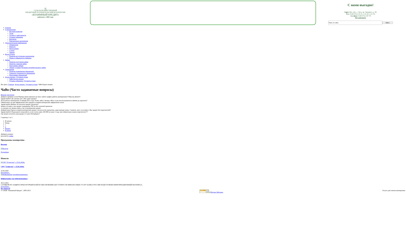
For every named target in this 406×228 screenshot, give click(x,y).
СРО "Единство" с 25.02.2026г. (12, 167)
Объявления (13, 45)
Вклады (4, 144)
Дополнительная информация (16, 43)
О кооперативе (10, 30)
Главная (8, 28)
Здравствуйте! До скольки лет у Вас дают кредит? (19, 99)
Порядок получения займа (18, 62)
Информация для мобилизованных (14, 179)
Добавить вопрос (7, 134)
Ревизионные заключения (18, 41)
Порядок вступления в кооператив (21, 56)
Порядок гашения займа (18, 64)
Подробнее (5, 152)
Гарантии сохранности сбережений (22, 73)
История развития (15, 31)
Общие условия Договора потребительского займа (27, 68)
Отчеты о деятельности (17, 35)
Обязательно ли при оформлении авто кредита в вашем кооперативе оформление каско (32, 102)
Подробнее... (5, 173)
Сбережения (9, 69)
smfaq (11, 136)
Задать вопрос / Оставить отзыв (16, 77)
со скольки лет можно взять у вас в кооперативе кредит (21, 108)
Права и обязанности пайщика (20, 58)
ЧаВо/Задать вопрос (16, 79)
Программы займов (16, 66)
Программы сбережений (18, 75)
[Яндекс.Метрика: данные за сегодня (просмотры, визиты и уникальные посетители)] (216, 192)
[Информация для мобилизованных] (14, 174)
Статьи (11, 50)
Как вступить (10, 54)
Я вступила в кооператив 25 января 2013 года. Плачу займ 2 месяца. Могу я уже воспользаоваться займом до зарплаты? (44, 100)
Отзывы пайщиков (16, 37)
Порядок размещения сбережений (21, 71)
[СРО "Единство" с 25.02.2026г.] (13, 162)
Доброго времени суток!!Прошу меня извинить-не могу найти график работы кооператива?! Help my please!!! (40, 97)
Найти (387, 23)
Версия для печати (7, 95)
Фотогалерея (14, 49)
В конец (8, 130)
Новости (12, 47)
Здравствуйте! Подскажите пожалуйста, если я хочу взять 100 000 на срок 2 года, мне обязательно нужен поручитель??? (44, 112)
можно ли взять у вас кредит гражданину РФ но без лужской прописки (26, 106)
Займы (7, 60)
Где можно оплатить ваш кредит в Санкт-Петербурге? (20, 114)
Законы (12, 52)
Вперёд (7, 129)
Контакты (12, 39)
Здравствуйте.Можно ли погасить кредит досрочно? (20, 104)
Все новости (5, 188)
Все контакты (360, 18)
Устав (11, 33)
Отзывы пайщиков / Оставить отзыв (22, 81)
